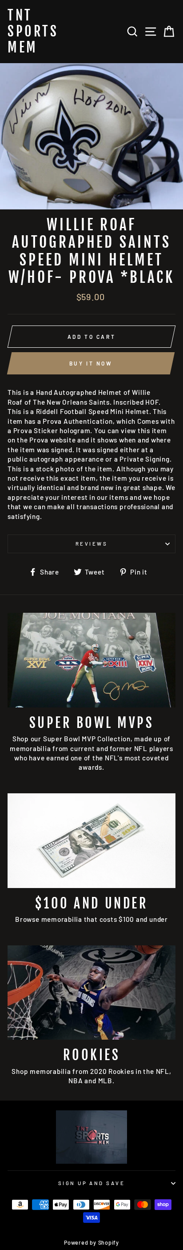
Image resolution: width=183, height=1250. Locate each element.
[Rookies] (91, 992)
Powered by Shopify (91, 1242)
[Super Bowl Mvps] (91, 660)
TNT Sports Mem (33, 32)
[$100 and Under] (91, 840)
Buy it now (91, 363)
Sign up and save (91, 1183)
